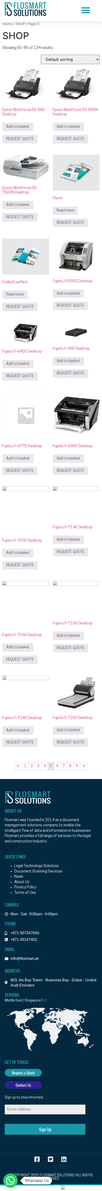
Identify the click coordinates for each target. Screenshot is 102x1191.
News (18, 877)
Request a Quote (23, 1073)
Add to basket (18, 127)
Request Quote (20, 139)
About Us (21, 882)
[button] (86, 10)
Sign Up (45, 1129)
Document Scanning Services (38, 871)
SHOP (20, 24)
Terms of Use (25, 893)
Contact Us (23, 1085)
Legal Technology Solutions (36, 866)
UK (45, 1000)
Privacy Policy (25, 887)
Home (7, 24)
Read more (65, 211)
